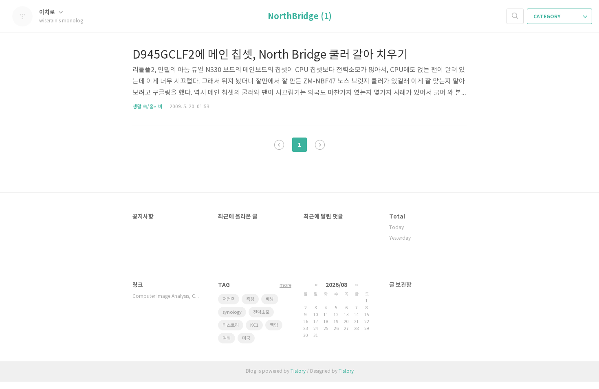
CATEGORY (547, 17)
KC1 (254, 325)
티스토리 (230, 325)
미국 (246, 338)
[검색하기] (515, 16)
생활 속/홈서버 (147, 106)
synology (232, 312)
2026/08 (336, 285)
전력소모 (261, 312)
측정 (250, 299)
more (285, 285)
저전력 (228, 299)
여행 (226, 338)
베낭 (270, 299)
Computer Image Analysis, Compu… (167, 296)
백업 (274, 325)
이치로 (47, 12)
